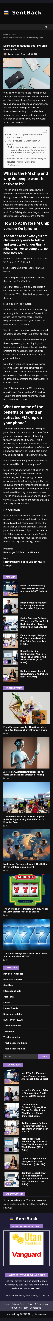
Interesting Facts (12, 991)
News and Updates (12, 1014)
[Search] (46, 27)
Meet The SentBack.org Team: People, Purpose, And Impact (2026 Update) (10, 588)
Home (7, 1304)
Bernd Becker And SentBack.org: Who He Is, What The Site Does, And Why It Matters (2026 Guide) (10, 657)
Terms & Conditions (37, 1304)
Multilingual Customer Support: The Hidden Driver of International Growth (26, 845)
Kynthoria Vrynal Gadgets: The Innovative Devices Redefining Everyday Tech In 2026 (10, 640)
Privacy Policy (19, 1304)
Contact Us (35, 1307)
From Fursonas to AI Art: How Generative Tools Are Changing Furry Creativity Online (26, 708)
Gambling (8, 985)
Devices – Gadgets (13, 973)
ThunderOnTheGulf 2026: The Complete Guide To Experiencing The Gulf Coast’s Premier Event (26, 797)
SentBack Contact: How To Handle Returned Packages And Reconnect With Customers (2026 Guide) (11, 1179)
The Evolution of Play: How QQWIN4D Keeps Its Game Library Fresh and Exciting (26, 890)
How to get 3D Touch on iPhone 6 (21, 550)
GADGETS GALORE (12, 979)
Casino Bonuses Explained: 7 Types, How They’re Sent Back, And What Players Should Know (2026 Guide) (10, 623)
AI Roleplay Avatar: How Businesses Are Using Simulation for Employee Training (26, 753)
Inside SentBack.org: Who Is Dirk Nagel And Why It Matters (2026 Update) (10, 605)
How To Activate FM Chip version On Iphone (23, 142)
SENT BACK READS (13, 1020)
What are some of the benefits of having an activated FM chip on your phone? (26, 160)
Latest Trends (10, 1008)
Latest (6, 1002)
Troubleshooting (12, 1037)
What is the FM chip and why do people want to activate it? (24, 136)
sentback (36, 1288)
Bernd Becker (13, 54)
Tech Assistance (12, 1025)
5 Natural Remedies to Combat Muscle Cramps (24, 562)
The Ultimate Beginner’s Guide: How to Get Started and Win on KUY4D (26, 934)
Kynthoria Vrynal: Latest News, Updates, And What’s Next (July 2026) (10, 674)
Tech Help (8, 1031)
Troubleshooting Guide (15, 1043)
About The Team (19, 1307)
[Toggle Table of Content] (44, 130)
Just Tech (8, 996)
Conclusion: (16, 165)
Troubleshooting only (14, 1048)
